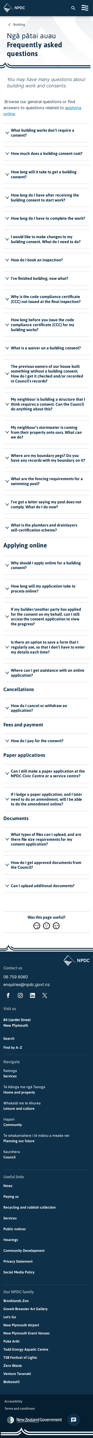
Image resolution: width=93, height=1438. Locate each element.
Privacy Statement (18, 1261)
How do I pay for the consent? (37, 740)
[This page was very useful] (36, 925)
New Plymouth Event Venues (26, 1333)
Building (19, 24)
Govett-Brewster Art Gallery (25, 1309)
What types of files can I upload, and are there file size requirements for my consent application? (46, 839)
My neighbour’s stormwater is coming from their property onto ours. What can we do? (46, 432)
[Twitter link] (44, 996)
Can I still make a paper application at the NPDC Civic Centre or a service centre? (48, 773)
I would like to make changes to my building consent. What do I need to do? (46, 239)
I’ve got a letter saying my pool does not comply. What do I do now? (46, 504)
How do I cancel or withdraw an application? (39, 708)
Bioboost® (11, 1382)
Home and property (24, 1089)
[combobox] (75, 8)
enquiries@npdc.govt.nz (26, 984)
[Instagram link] (19, 996)
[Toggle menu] (85, 8)
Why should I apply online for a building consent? (46, 565)
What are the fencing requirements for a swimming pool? (47, 481)
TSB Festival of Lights (20, 1357)
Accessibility (13, 1401)
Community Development (23, 1250)
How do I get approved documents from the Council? (46, 865)
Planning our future (36, 1138)
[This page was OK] (46, 925)
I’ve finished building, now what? (39, 278)
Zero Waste (12, 1365)
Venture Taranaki (17, 1374)
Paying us (11, 1196)
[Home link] (14, 7)
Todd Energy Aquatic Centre (25, 1349)
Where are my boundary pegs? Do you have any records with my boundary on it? (48, 458)
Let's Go (9, 1317)
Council (11, 1154)
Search (8, 1038)
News (7, 1186)
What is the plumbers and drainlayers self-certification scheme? (44, 527)
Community (12, 1122)
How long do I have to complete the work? (48, 218)
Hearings (10, 1240)
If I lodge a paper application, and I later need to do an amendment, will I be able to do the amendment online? (46, 799)
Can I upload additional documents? (42, 885)
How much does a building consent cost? (46, 153)
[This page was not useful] (56, 925)
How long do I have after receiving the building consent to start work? (45, 197)
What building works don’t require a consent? (42, 133)
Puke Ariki (11, 1341)
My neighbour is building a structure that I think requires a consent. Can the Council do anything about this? (48, 404)
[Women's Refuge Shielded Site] (10, 1420)
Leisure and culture (22, 1105)
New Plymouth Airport (21, 1325)
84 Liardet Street (17, 1019)
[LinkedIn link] (31, 996)
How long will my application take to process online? (43, 588)
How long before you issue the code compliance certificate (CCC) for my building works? (42, 324)
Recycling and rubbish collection (29, 1207)
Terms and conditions (20, 1408)
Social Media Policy (19, 1272)
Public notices (14, 1229)
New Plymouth (15, 1025)
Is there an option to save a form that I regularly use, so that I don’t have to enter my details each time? (48, 647)
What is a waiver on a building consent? (46, 348)
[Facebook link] (7, 996)
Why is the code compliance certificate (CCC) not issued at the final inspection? (46, 299)
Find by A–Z (12, 1047)
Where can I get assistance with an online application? (47, 673)
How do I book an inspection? (37, 260)
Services (10, 1073)
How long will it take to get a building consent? (44, 174)
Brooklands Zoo (16, 1301)
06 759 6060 (15, 976)
